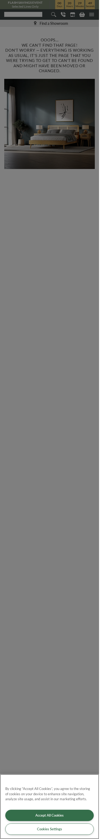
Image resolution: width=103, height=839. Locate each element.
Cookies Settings (49, 828)
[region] (49, 806)
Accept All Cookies (49, 815)
